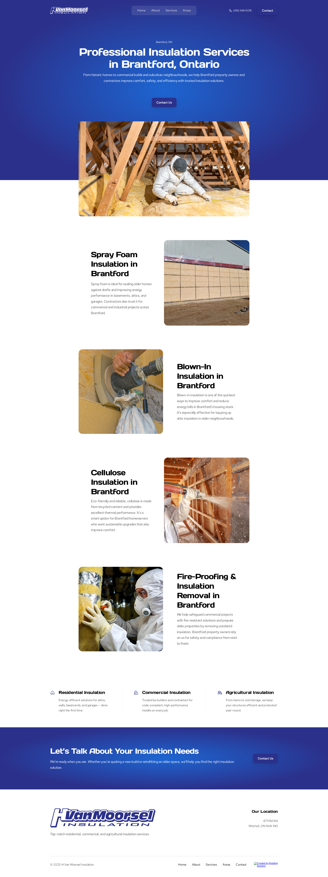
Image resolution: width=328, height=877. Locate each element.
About (155, 10)
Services (171, 10)
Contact (241, 865)
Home (141, 10)
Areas (187, 10)
